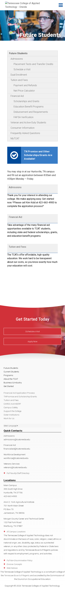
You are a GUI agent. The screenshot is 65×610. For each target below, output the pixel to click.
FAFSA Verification (23, 117)
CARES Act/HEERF (12, 404)
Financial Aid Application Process (19, 393)
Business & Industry (13, 382)
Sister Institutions (11, 414)
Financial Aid (17, 96)
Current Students (11, 371)
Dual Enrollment (19, 74)
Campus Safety (11, 407)
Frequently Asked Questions (25, 133)
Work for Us (9, 418)
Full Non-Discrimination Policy (19, 560)
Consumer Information (22, 127)
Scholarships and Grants (26, 101)
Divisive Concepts (14, 564)
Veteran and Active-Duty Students (28, 122)
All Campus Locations (16, 531)
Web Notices (12, 568)
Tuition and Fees (19, 80)
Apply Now (32, 341)
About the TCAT (11, 379)
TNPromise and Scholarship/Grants (20, 396)
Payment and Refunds (25, 85)
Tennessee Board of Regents (17, 575)
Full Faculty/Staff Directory (18, 473)
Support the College (12, 411)
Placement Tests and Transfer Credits (33, 64)
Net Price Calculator (24, 90)
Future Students (18, 53)
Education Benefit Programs (29, 106)
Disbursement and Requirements (31, 111)
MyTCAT (15, 138)
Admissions (17, 58)
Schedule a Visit (22, 69)
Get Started (9, 386)
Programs (8, 375)
